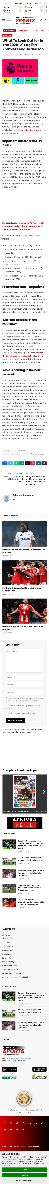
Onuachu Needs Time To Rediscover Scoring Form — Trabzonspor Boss (29, 887)
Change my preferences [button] (24, 1180)
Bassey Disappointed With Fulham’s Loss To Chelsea (24, 551)
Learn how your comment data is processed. (23, 730)
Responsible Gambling (11, 973)
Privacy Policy (8, 958)
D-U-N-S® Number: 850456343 (15, 977)
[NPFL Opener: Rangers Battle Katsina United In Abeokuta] (9, 860)
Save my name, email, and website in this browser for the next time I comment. (24, 699)
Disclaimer (6, 954)
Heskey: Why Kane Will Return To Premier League (22, 628)
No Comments (25, 55)
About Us (6, 935)
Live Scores (9, 30)
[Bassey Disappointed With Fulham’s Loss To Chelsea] (24, 533)
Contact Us (7, 939)
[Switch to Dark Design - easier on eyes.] (45, 20)
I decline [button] (24, 1175)
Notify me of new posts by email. (22, 713)
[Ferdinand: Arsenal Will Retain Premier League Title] (24, 572)
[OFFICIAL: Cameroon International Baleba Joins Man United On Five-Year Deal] (9, 902)
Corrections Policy (9, 965)
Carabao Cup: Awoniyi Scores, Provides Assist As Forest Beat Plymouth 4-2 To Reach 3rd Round (31, 844)
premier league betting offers (25, 130)
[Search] (41, 20)
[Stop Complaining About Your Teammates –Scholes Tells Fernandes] (9, 873)
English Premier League (13, 454)
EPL (27, 454)
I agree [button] (24, 1170)
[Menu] (6, 20)
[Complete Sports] (25, 20)
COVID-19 (7, 450)
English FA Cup (20, 450)
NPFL (43, 30)
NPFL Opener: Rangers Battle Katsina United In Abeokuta (30, 859)
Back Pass (7, 35)
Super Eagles (24, 30)
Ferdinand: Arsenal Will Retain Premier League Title (21, 589)
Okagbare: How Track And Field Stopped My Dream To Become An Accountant (35, 480)
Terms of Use (7, 946)
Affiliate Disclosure (10, 969)
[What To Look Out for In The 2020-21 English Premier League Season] (20, 83)
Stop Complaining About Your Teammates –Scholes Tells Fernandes (31, 873)
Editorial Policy (8, 962)
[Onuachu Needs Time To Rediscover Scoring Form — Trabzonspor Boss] (9, 888)
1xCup (36, 30)
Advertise (6, 942)
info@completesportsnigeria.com (20, 1059)
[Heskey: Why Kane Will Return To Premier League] (24, 611)
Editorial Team (8, 950)
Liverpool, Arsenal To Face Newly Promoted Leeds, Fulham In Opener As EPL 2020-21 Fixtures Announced (23, 226)
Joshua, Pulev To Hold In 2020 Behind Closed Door (13, 479)
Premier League (37, 454)
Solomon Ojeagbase (23, 495)
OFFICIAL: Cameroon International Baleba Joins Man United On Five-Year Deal (31, 902)
